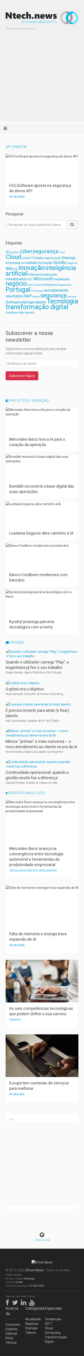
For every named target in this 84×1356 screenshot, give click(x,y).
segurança (53, 295)
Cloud (13, 257)
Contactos (13, 1324)
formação (45, 263)
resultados (14, 296)
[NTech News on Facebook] (8, 1301)
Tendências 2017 (52, 1321)
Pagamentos (64, 284)
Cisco (62, 252)
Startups (31, 1328)
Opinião (16, 642)
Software (13, 302)
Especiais (52, 1308)
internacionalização (42, 274)
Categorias (32, 1308)
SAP (28, 296)
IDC (15, 269)
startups (28, 302)
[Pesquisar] (72, 224)
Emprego (69, 258)
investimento (16, 279)
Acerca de (12, 1311)
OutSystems (49, 284)
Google (70, 263)
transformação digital (37, 307)
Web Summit (26, 312)
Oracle (37, 284)
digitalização (53, 258)
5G (8, 252)
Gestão (59, 262)
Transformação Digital (52, 1339)
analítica (14, 252)
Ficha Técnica (11, 1340)
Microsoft (43, 278)
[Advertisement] (42, 79)
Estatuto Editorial (12, 1331)
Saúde (36, 296)
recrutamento (56, 290)
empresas (13, 263)
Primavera (37, 290)
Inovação (31, 268)
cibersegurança (39, 251)
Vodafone (12, 312)
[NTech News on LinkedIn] (24, 1301)
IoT (30, 279)
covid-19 (28, 258)
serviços (71, 296)
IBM (9, 268)
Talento (30, 1332)
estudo (31, 263)
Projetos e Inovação (29, 400)
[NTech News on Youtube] (33, 1301)
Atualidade (32, 1319)
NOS (30, 284)
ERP (23, 263)
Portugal (18, 289)
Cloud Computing (52, 1330)
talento (40, 302)
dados (39, 258)
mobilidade (61, 279)
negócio (16, 283)
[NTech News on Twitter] (16, 1301)
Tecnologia (62, 301)
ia (76, 263)
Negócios (31, 1323)
